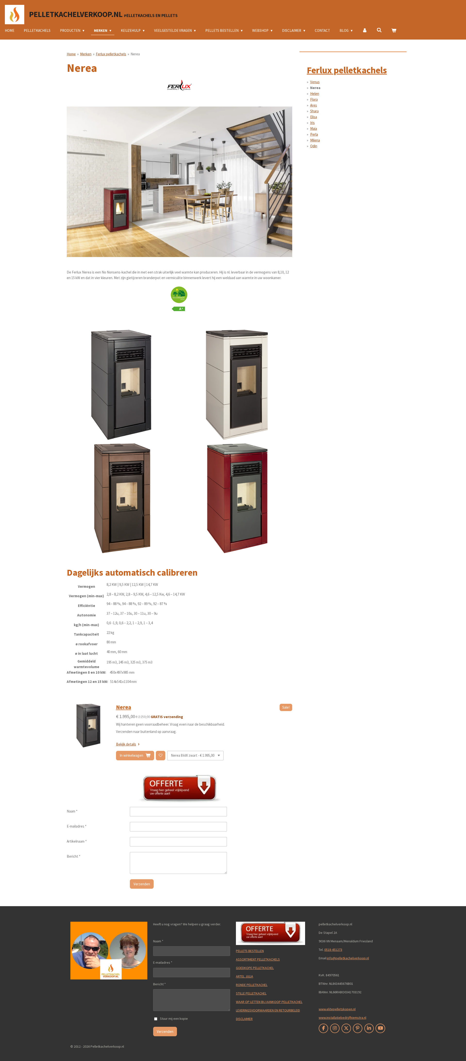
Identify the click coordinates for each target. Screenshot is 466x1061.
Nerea (135, 54)
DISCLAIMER (244, 1019)
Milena (315, 140)
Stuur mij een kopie (174, 1018)
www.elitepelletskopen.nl (337, 1009)
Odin (313, 146)
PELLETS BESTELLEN (250, 951)
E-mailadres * (76, 826)
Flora (314, 99)
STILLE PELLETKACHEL (251, 993)
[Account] (364, 31)
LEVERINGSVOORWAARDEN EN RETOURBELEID (268, 1010)
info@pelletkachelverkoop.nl (348, 958)
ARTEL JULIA (244, 976)
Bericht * (73, 856)
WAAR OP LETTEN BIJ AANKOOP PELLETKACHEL (269, 1002)
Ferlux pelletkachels (111, 54)
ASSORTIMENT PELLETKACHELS (258, 959)
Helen (314, 93)
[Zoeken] (379, 30)
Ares (313, 105)
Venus (315, 82)
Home (71, 54)
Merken (86, 54)
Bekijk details (126, 744)
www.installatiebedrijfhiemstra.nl (342, 1017)
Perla (314, 134)
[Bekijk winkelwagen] (393, 31)
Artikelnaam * (77, 841)
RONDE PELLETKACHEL (251, 985)
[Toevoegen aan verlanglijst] (160, 755)
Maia (313, 128)
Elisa (313, 117)
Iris (312, 122)
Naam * (72, 811)
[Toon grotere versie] (179, 182)
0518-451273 (333, 949)
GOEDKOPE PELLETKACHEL (255, 968)
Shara (314, 111)
